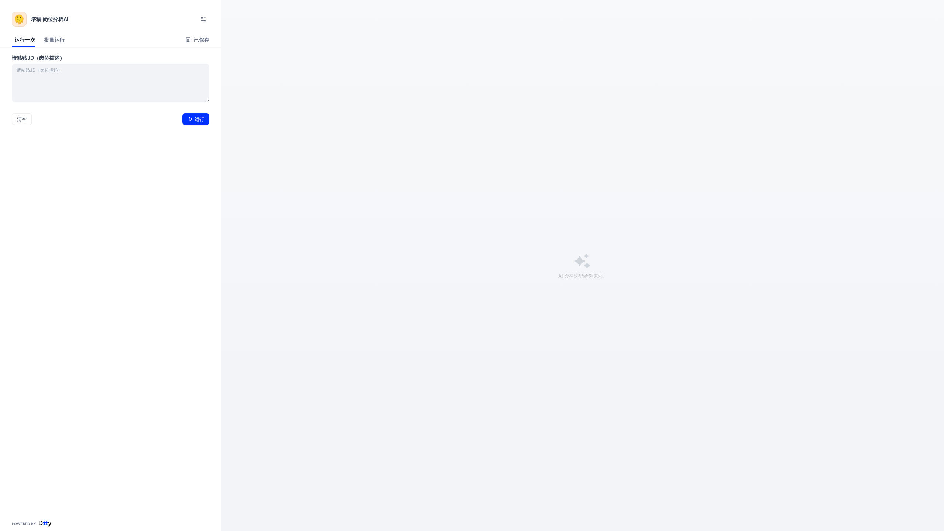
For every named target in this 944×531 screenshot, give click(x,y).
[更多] (203, 19)
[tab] (23, 39)
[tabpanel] (110, 89)
